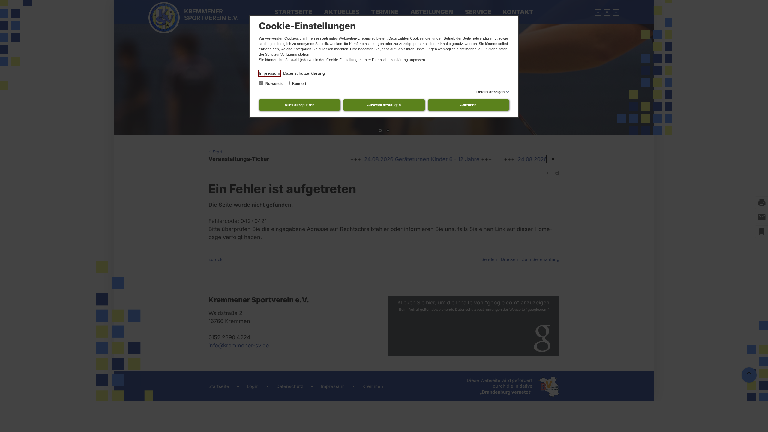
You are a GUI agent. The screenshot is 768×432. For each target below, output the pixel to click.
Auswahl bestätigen (384, 105)
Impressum (269, 73)
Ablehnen (468, 105)
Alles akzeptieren (299, 105)
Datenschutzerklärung (304, 73)
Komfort (298, 84)
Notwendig (274, 84)
